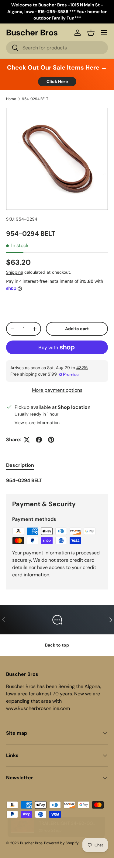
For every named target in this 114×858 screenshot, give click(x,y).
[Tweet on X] (27, 440)
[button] (91, 32)
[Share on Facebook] (39, 440)
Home (11, 98)
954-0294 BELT (35, 98)
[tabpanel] (57, 480)
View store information (37, 422)
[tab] (20, 465)
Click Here (57, 81)
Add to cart (77, 328)
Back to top (57, 645)
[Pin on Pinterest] (51, 440)
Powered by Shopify (61, 843)
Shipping (14, 272)
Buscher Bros (31, 843)
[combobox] (57, 47)
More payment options (57, 390)
